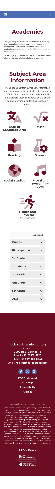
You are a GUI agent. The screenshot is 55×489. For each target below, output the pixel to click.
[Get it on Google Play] (27, 457)
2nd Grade (19, 266)
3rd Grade (18, 274)
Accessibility (27, 387)
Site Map (27, 382)
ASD (15, 298)
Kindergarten (21, 250)
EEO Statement (27, 378)
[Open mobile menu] (50, 14)
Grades (17, 242)
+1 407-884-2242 (32, 359)
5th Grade (18, 290)
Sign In (27, 391)
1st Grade (18, 258)
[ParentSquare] (27, 450)
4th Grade (19, 282)
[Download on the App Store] (27, 464)
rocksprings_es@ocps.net (31, 362)
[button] (5, 14)
